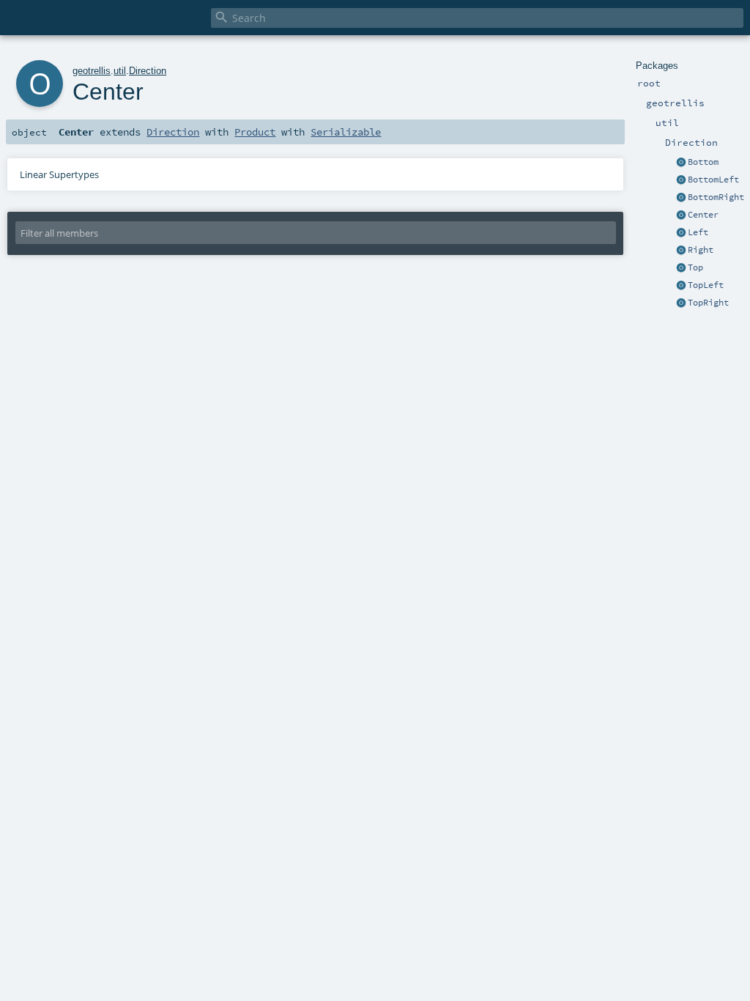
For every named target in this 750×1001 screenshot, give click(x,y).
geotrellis (92, 70)
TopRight (708, 303)
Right (700, 250)
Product (254, 131)
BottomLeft (713, 179)
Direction (147, 70)
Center (703, 215)
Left (698, 232)
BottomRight (716, 197)
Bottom (703, 162)
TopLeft (706, 285)
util (120, 70)
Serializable (346, 131)
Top (695, 267)
